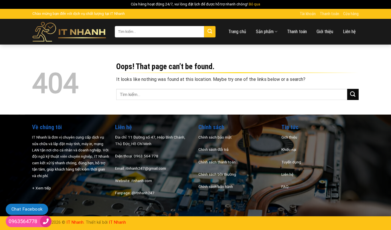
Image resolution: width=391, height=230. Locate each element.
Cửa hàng (351, 13)
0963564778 (23, 221)
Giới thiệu (325, 31)
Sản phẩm (265, 31)
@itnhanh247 (143, 193)
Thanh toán (329, 13)
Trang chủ (237, 31)
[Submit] (210, 31)
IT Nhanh (75, 222)
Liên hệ (349, 31)
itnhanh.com (141, 180)
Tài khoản (308, 13)
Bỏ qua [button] (254, 4)
